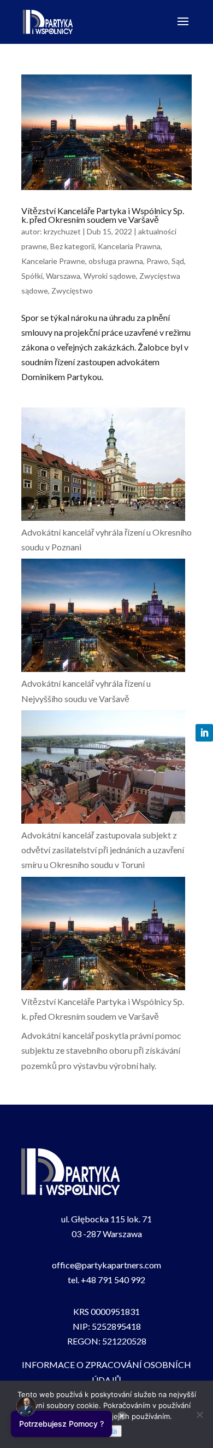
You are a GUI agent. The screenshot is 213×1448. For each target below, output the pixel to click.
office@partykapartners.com (106, 1265)
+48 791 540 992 (113, 1279)
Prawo (157, 261)
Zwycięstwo (72, 290)
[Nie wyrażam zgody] (199, 1414)
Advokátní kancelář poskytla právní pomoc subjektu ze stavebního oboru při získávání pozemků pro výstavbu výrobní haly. (101, 1050)
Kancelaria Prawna (129, 246)
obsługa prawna (115, 261)
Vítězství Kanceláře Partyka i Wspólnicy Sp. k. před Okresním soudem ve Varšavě (102, 215)
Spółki (32, 275)
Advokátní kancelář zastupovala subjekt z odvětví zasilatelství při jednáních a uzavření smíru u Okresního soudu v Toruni (102, 850)
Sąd (177, 261)
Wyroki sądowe (110, 275)
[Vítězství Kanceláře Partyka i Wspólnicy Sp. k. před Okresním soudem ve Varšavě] (103, 935)
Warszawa (63, 275)
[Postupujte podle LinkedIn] (204, 733)
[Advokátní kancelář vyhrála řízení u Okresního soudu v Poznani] (103, 466)
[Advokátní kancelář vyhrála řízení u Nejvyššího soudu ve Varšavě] (103, 617)
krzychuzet (62, 231)
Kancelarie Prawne (53, 261)
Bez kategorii (72, 246)
